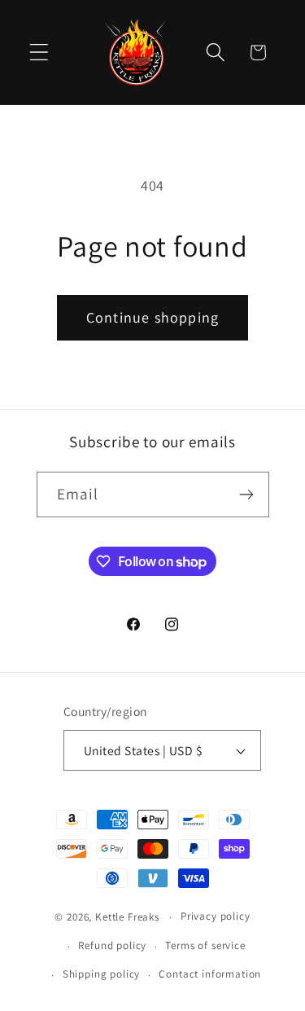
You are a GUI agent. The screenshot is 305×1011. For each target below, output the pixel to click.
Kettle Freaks (127, 917)
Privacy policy (216, 916)
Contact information (210, 974)
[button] (39, 52)
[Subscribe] (246, 494)
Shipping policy (102, 974)
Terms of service (205, 945)
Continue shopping (152, 317)
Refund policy (112, 945)
